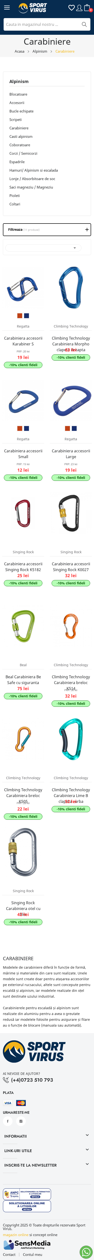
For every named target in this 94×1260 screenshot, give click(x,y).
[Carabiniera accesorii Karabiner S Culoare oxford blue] (26, 316)
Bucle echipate (21, 111)
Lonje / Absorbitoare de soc (32, 178)
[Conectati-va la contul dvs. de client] (79, 7)
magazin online (15, 1234)
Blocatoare (18, 94)
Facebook (8, 1121)
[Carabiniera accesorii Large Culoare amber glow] (67, 428)
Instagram (21, 1121)
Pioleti (14, 195)
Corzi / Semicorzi (23, 153)
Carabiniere (18, 128)
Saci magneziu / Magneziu (31, 187)
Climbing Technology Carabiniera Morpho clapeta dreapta (71, 344)
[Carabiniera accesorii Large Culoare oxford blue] (74, 428)
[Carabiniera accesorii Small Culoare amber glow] (20, 428)
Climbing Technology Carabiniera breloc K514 (71, 682)
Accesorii (16, 102)
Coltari (14, 204)
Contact (9, 1254)
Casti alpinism (21, 136)
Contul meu (32, 1254)
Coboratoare (19, 144)
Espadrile (17, 161)
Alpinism (19, 81)
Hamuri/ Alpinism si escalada (33, 170)
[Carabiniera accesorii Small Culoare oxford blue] (26, 428)
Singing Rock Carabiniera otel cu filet (23, 908)
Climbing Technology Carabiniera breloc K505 (23, 795)
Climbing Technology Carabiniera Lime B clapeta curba (71, 795)
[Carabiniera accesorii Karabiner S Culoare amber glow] (20, 316)
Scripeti (15, 119)
